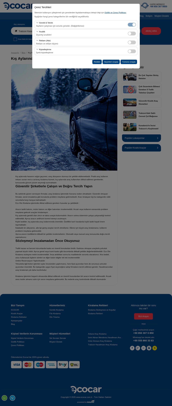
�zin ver (132, 33)
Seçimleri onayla (111, 62)
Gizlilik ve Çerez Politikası (115, 12)
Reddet (97, 62)
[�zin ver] (132, 33)
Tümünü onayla (128, 62)
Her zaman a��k (132, 25)
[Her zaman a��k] (132, 24)
